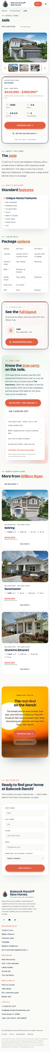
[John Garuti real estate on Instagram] (15, 920)
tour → (38, 4)
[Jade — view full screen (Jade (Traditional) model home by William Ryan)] (25, 47)
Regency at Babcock (10, 946)
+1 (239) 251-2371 (9, 1006)
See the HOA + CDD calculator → (23, 403)
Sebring (9, 528)
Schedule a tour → (25, 125)
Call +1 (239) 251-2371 (18, 411)
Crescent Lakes (8, 938)
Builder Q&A (6, 996)
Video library (6, 989)
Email (7, 842)
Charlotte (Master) (16, 650)
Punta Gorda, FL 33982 (11, 1014)
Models (4, 11)
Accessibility (20, 1034)
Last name (9, 819)
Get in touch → (25, 868)
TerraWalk (5, 942)
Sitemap (30, 1034)
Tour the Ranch (8, 975)
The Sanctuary (15, 11)
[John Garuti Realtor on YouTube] (9, 920)
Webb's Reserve (8, 934)
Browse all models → (25, 742)
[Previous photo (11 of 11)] (5, 68)
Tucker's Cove (7, 930)
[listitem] (13, 68)
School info (6, 971)
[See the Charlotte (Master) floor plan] (25, 627)
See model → (25, 544)
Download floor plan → (23, 342)
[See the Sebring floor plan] (25, 505)
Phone (7, 831)
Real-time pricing (8, 959)
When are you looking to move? (19, 853)
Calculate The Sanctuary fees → (22, 450)
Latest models (7, 967)
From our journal (8, 985)
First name (10, 808)
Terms (11, 1034)
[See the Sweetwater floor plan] (25, 566)
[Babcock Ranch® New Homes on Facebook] (4, 920)
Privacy (4, 1034)
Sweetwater (12, 589)
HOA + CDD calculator (10, 963)
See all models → (11, 484)
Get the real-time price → (27, 133)
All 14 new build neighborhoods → (15, 950)
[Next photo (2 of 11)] (45, 68)
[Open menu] (45, 4)
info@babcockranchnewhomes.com (16, 1010)
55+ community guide (10, 993)
